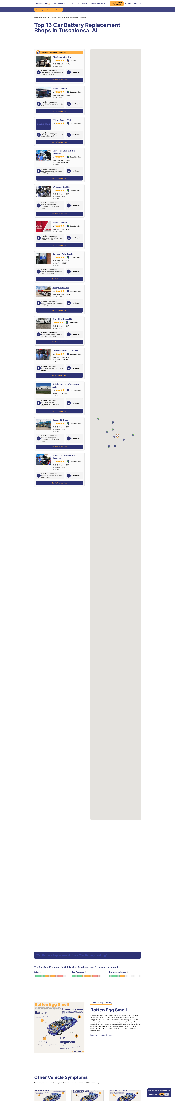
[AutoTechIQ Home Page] (42, 4)
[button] (107, 432)
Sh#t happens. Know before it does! (48, 10)
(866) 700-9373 (134, 4)
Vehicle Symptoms (97, 4)
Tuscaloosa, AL (83, 17)
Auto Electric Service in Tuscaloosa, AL (50, 17)
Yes (161, 1094)
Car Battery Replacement (70, 17)
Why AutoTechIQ (60, 4)
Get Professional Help (59, 80)
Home (36, 17)
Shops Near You (82, 4)
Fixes (72, 4)
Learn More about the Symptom (101, 1035)
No (167, 1094)
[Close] (169, 1090)
